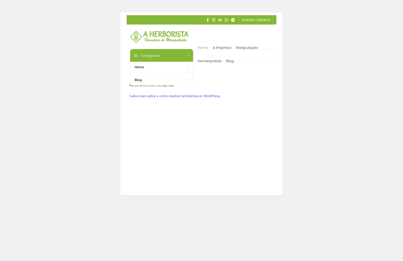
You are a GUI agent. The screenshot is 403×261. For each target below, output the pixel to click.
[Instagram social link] (214, 19)
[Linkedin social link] (220, 19)
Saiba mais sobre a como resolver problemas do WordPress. (175, 96)
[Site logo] (159, 36)
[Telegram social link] (233, 19)
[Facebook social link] (208, 19)
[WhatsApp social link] (226, 19)
